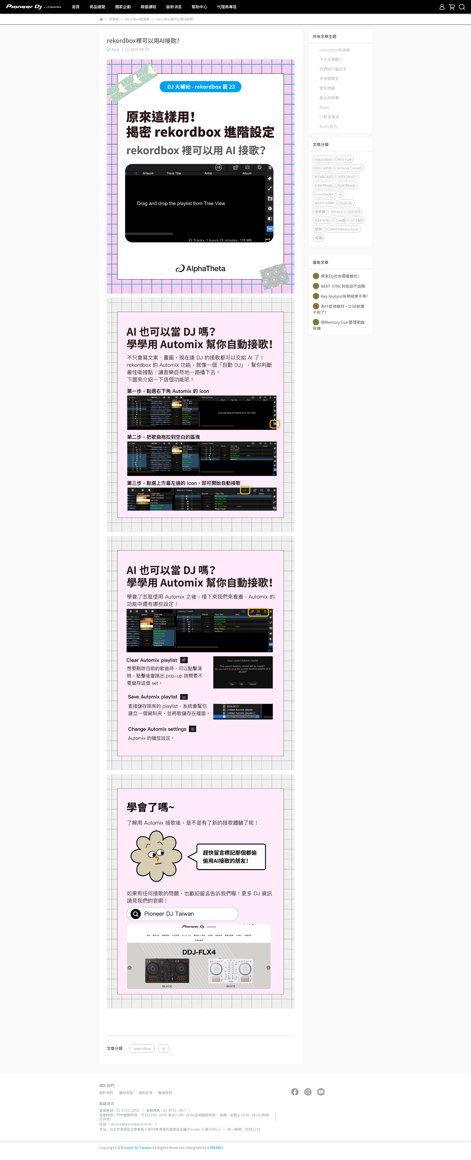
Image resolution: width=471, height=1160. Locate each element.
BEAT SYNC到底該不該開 (340, 286)
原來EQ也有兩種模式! (337, 276)
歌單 (318, 228)
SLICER (354, 211)
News (324, 107)
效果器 (320, 211)
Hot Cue (344, 159)
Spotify (346, 202)
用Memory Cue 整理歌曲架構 (339, 325)
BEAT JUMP (325, 202)
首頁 (76, 6)
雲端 (318, 237)
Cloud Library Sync (342, 228)
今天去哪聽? (330, 59)
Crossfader (324, 194)
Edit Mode (346, 185)
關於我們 (106, 1092)
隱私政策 (145, 1092)
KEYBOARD (324, 176)
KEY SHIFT (347, 176)
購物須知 (126, 1092)
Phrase (336, 211)
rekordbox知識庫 (334, 50)
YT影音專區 (329, 117)
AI (164, 1048)
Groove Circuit (349, 167)
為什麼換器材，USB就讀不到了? (338, 309)
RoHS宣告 (328, 126)
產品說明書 (329, 97)
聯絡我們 (165, 1092)
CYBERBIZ (215, 1147)
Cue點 (341, 220)
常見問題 (327, 88)
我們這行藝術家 (333, 69)
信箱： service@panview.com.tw (125, 1124)
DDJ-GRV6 (323, 167)
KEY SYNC (323, 220)
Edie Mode (324, 185)
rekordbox (142, 1048)
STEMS (357, 220)
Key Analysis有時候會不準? (341, 296)
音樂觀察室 (329, 78)
